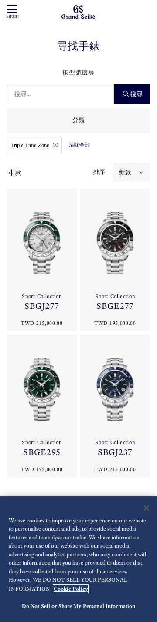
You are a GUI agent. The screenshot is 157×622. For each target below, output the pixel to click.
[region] (78, 559)
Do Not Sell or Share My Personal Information (79, 606)
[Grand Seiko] (78, 11)
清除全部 (79, 145)
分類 (78, 120)
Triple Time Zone (30, 145)
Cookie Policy (71, 588)
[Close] (146, 508)
